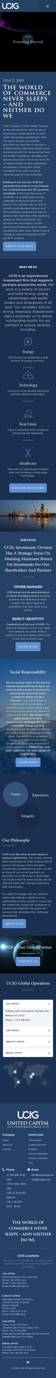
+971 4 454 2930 (18, 1331)
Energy (28, 352)
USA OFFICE (12, 1003)
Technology (28, 385)
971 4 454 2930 (17, 1184)
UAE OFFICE (12, 1030)
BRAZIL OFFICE (14, 1052)
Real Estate (28, 424)
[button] (28, 1004)
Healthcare (28, 463)
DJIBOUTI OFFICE (15, 1041)
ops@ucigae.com (41, 1179)
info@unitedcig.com (43, 1175)
